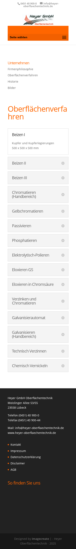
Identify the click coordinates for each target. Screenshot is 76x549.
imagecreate (40, 539)
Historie (13, 81)
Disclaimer (18, 463)
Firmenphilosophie (20, 69)
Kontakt (16, 444)
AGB (13, 470)
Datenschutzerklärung (26, 457)
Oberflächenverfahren (23, 75)
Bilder (12, 88)
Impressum (18, 451)
